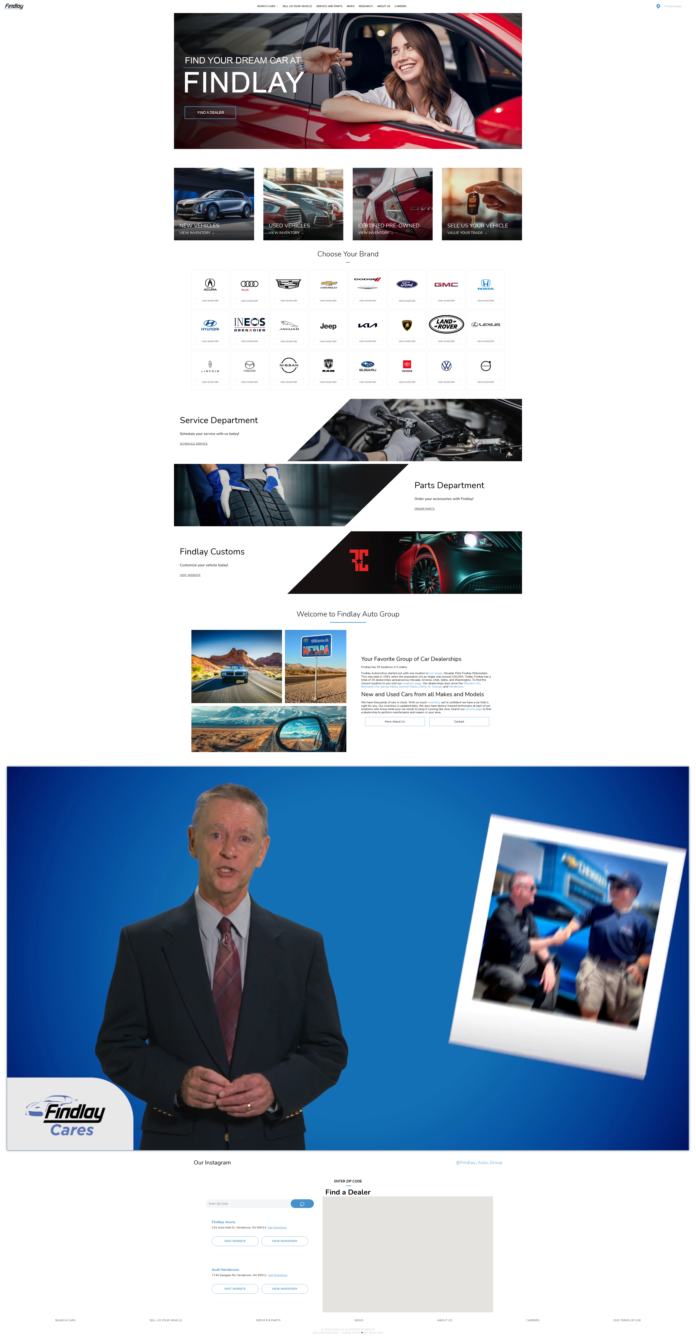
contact (459, 722)
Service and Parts (329, 6)
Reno (422, 687)
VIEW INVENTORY (210, 301)
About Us (383, 6)
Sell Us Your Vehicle (297, 6)
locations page (412, 683)
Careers (400, 6)
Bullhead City (370, 687)
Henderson (456, 687)
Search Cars (266, 6)
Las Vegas (435, 673)
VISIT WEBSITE (235, 1241)
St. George (435, 687)
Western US (472, 683)
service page (474, 709)
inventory (434, 702)
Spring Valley (388, 687)
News (351, 6)
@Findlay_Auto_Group (479, 1162)
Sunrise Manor (408, 687)
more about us (395, 722)
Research (366, 6)
